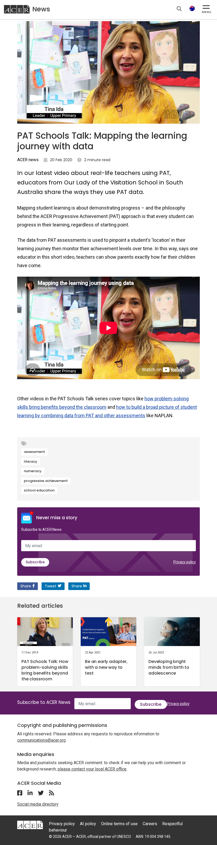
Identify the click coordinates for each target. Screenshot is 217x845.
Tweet (50, 586)
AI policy (88, 823)
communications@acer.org (41, 740)
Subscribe (35, 562)
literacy (30, 461)
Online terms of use (119, 823)
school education (39, 490)
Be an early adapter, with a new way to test (106, 667)
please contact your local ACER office (92, 769)
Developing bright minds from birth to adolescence (168, 667)
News (41, 9)
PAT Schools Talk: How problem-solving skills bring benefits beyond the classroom (44, 670)
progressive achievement (46, 480)
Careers (150, 823)
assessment (34, 451)
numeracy (33, 470)
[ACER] (30, 824)
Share (25, 586)
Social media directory (37, 804)
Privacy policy (184, 562)
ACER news (28, 159)
